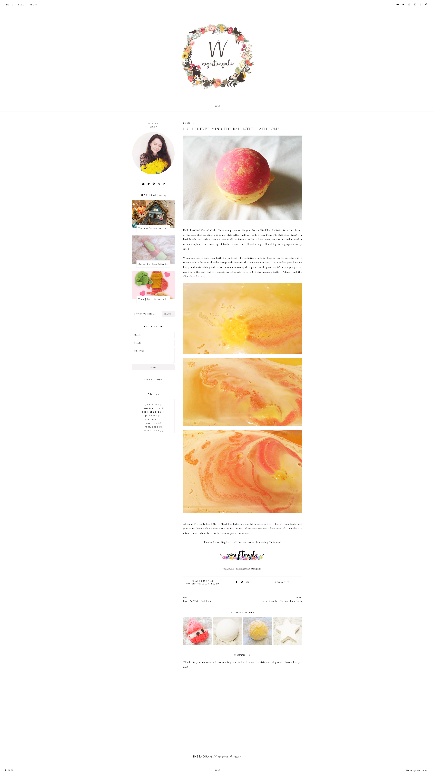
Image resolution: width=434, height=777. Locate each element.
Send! (153, 367)
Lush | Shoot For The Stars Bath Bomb (282, 599)
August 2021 (153, 430)
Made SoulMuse (417, 770)
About (33, 4)
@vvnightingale (231, 756)
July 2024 (153, 404)
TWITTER (256, 569)
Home (9, 4)
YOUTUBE (229, 569)
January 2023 (153, 408)
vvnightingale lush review (203, 583)
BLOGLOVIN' (243, 569)
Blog (21, 4)
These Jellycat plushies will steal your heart (154, 299)
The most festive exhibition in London (154, 228)
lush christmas (204, 581)
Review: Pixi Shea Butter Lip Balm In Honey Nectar (154, 263)
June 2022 (153, 419)
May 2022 (153, 423)
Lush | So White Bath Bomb (197, 599)
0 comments (282, 582)
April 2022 (153, 426)
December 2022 (153, 412)
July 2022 (153, 415)
